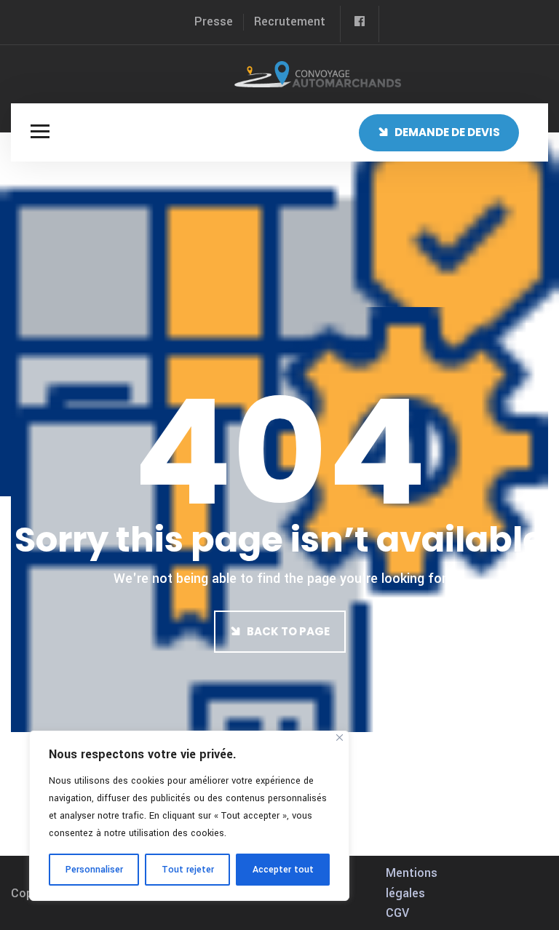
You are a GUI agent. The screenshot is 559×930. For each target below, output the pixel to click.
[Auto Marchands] (318, 74)
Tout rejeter (188, 869)
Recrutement (289, 21)
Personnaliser (94, 869)
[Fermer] (339, 737)
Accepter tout (283, 869)
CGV (397, 913)
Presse (213, 21)
